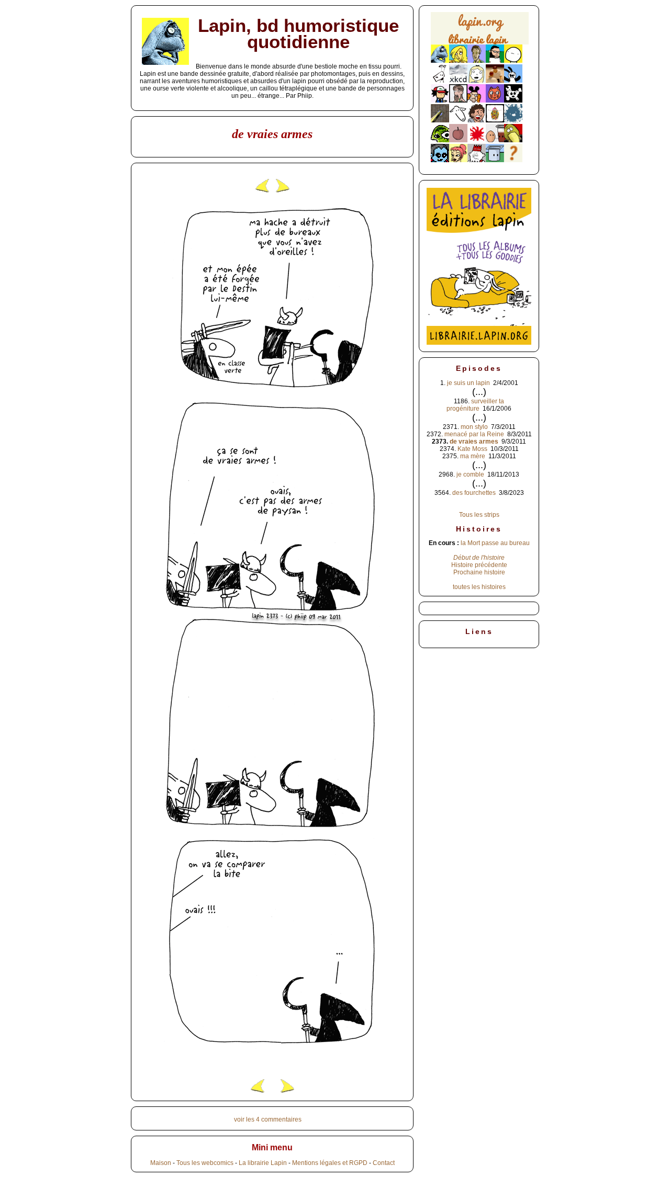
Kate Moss (472, 448)
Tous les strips (479, 514)
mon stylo (474, 427)
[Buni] (513, 80)
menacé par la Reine (474, 434)
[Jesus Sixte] (458, 100)
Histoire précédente (479, 565)
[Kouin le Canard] (513, 140)
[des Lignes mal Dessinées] (476, 80)
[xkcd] (458, 80)
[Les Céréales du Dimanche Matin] (476, 60)
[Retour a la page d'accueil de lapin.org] (480, 31)
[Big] (495, 80)
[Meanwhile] (513, 120)
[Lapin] (440, 60)
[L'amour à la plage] (495, 120)
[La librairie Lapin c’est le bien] (479, 342)
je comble (470, 474)
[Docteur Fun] (476, 100)
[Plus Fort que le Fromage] (458, 160)
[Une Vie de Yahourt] (495, 160)
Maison (160, 1163)
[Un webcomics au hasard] (513, 160)
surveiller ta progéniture (475, 405)
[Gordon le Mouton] (458, 120)
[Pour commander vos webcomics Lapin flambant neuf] (480, 43)
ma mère (472, 456)
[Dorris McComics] (495, 100)
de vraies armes (474, 441)
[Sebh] (495, 60)
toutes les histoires (479, 587)
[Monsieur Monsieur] (476, 140)
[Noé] (440, 120)
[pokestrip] (440, 100)
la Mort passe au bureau (495, 543)
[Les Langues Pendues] (440, 140)
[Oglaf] (458, 60)
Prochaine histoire (479, 572)
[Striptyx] (476, 120)
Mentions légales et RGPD (329, 1163)
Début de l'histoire (479, 557)
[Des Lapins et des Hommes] (476, 160)
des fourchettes (474, 492)
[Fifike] (440, 80)
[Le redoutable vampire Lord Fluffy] (440, 160)
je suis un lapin (468, 383)
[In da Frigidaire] (495, 140)
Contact (384, 1163)
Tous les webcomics (204, 1163)
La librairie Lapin (263, 1163)
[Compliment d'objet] (458, 140)
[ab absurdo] (513, 60)
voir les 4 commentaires (268, 1119)
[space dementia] (513, 100)
